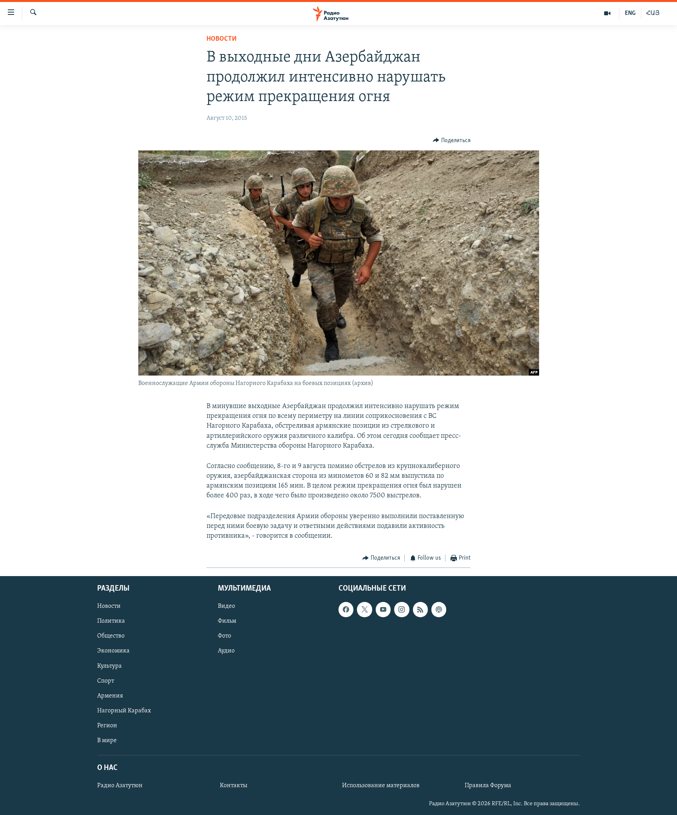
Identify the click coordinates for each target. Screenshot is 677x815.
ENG (630, 13)
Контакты (233, 785)
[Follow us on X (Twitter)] (364, 609)
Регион (107, 725)
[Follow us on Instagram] (401, 609)
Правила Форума (488, 785)
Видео (226, 606)
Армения (110, 695)
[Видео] (607, 13)
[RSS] (420, 609)
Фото (224, 636)
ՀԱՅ (653, 13)
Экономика (113, 651)
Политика (111, 621)
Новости (221, 39)
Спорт (105, 681)
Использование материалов (381, 785)
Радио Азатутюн (120, 785)
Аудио (226, 651)
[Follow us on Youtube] (383, 609)
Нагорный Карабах (124, 710)
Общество (111, 636)
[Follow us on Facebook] (345, 609)
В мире (107, 740)
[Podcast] (438, 609)
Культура (109, 666)
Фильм (227, 621)
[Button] (452, 141)
